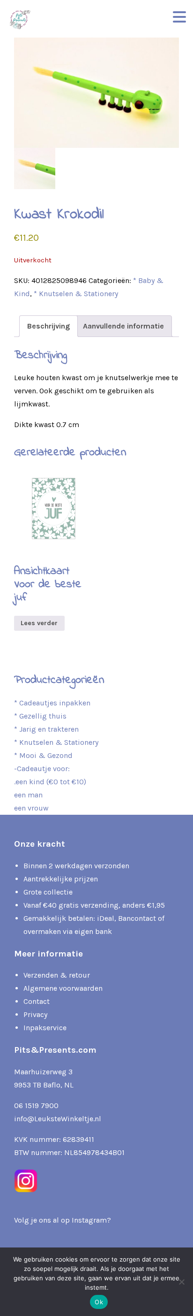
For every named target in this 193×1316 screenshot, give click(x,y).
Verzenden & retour (56, 975)
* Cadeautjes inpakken (52, 702)
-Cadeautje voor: (42, 768)
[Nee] (181, 1281)
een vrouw (31, 807)
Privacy (35, 1014)
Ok (99, 1302)
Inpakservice (45, 1027)
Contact (36, 1001)
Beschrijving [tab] (48, 325)
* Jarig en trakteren (46, 729)
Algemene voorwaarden (63, 988)
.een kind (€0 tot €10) (50, 781)
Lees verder (39, 623)
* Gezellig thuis (40, 716)
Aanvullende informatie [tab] (123, 325)
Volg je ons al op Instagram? (62, 1220)
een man (28, 794)
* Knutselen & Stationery (76, 293)
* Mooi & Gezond (43, 755)
